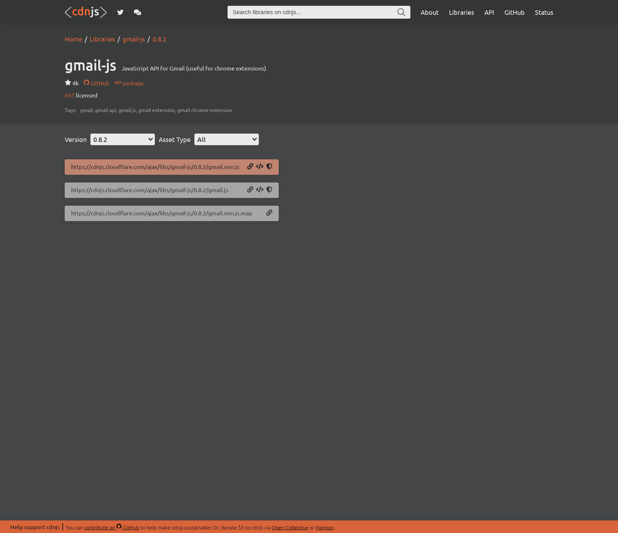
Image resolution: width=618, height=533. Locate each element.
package (132, 82)
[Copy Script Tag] (260, 166)
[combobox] (122, 139)
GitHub (514, 12)
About (430, 12)
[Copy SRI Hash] (269, 166)
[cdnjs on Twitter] (120, 12)
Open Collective (290, 527)
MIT (70, 95)
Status (544, 12)
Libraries (461, 12)
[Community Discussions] (137, 12)
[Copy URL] (250, 166)
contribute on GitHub (111, 527)
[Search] (401, 12)
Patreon (325, 527)
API (489, 12)
